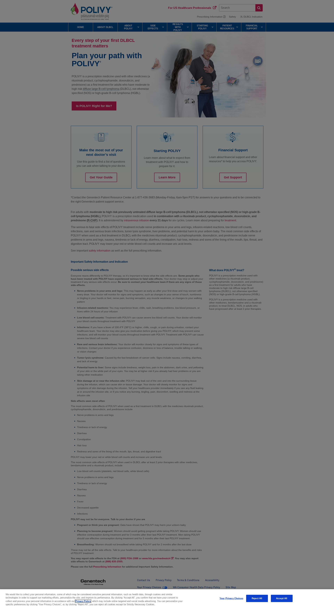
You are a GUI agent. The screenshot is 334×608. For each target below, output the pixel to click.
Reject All (257, 598)
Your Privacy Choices (231, 598)
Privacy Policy (83, 601)
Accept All (281, 598)
